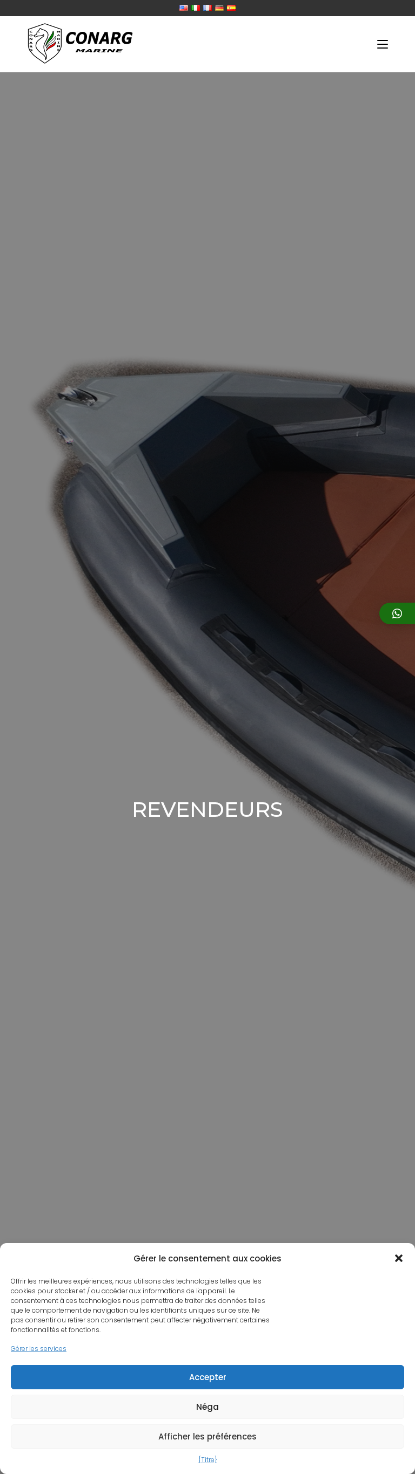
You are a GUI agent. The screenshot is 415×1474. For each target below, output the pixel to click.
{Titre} (207, 1459)
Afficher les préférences (207, 1436)
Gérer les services (38, 1348)
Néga (207, 1406)
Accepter (207, 1377)
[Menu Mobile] (382, 44)
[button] (398, 1258)
